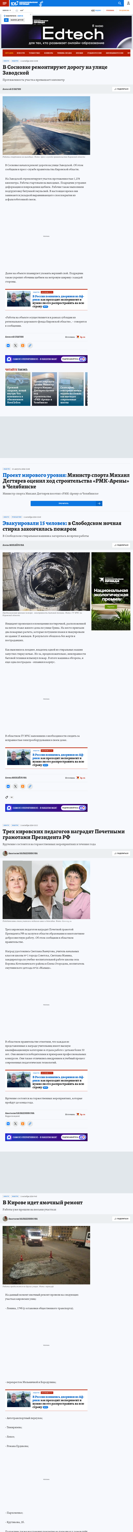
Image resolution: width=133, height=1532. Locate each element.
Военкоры (48, 53)
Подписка (124, 10)
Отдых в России (94, 53)
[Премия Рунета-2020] (40, 3)
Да (6, 20)
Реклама (110, 10)
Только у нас (34, 53)
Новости (21, 53)
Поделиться (122, 89)
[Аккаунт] (128, 3)
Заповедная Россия (114, 53)
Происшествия (16, 517)
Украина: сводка (64, 53)
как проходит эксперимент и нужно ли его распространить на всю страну (58, 301)
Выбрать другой (17, 20)
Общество (15, 61)
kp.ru (82, 336)
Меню (4, 3)
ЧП (12, 797)
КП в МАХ (79, 53)
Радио (98, 10)
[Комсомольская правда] (24, 3)
